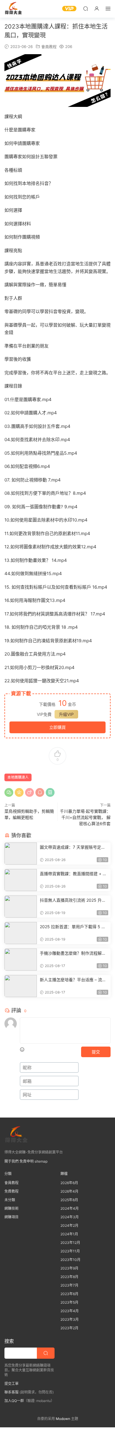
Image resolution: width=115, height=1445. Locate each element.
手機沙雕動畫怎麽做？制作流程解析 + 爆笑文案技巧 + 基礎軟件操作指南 (73, 953)
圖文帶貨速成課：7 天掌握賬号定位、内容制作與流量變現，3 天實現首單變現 (73, 847)
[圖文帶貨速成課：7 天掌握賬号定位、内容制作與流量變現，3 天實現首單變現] (20, 853)
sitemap (40, 1161)
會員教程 (49, 46)
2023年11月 (70, 1251)
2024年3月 (69, 1217)
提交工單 (11, 1383)
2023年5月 (69, 1302)
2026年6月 (69, 1183)
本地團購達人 (18, 777)
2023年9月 (69, 1268)
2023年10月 (70, 1259)
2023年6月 (69, 1294)
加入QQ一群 (14, 1400)
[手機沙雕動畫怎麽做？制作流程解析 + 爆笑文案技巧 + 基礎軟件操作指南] (20, 960)
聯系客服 (11, 1392)
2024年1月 (69, 1234)
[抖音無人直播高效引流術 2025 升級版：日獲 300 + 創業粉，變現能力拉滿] (20, 907)
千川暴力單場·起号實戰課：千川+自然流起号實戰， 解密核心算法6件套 (85, 817)
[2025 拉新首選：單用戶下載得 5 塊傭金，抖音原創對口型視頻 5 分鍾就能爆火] (20, 933)
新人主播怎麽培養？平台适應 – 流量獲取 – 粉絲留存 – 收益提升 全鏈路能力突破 (74, 980)
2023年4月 (69, 1311)
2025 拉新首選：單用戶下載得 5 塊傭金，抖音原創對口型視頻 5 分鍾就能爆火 (73, 927)
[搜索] (85, 8)
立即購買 (57, 727)
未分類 (9, 1200)
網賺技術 (11, 1208)
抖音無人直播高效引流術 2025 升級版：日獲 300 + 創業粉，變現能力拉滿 (74, 900)
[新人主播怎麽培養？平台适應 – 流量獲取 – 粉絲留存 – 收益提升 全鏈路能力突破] (20, 986)
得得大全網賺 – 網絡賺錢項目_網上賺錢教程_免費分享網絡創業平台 (13, 9)
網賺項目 (11, 1217)
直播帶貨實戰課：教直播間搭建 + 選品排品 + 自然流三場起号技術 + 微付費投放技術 (74, 874)
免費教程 (11, 1191)
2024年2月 (69, 1225)
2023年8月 (69, 1276)
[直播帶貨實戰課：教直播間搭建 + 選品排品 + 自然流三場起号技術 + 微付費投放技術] (20, 880)
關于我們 (11, 1161)
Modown (63, 1418)
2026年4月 (69, 1191)
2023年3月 (69, 1319)
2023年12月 (70, 1242)
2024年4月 (69, 1208)
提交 (96, 1051)
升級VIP (66, 714)
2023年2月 (69, 1328)
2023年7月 (69, 1285)
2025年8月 (69, 1200)
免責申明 (26, 1161)
